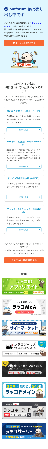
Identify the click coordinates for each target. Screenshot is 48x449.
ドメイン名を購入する (25, 43)
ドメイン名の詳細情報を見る (24, 260)
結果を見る (24, 130)
